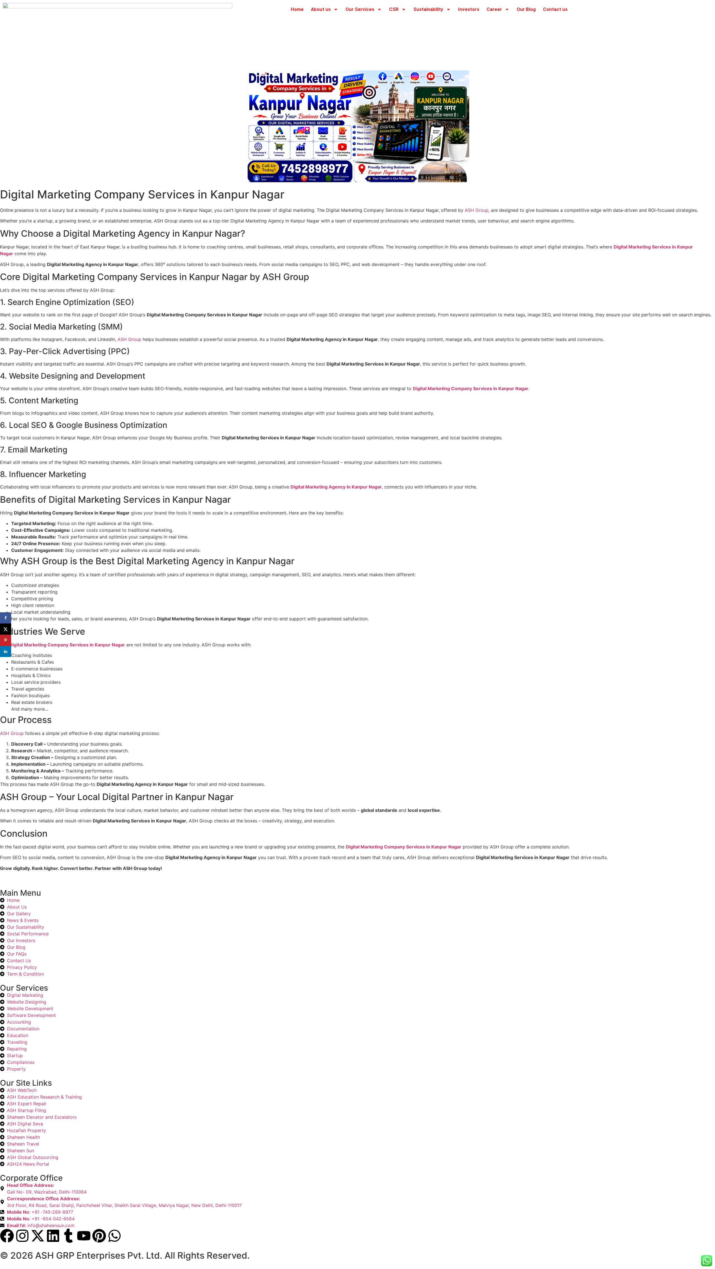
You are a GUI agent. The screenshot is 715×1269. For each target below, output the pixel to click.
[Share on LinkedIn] (5, 651)
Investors (468, 9)
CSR (394, 9)
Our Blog (526, 9)
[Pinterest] (99, 1236)
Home (297, 9)
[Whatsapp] (114, 1236)
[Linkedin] (53, 1236)
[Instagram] (22, 1236)
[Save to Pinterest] (5, 640)
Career (494, 9)
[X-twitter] (38, 1236)
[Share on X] (5, 629)
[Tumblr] (68, 1236)
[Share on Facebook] (5, 617)
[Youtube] (84, 1236)
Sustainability (428, 9)
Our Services (359, 9)
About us (321, 9)
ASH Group (476, 210)
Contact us (555, 9)
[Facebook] (7, 1236)
